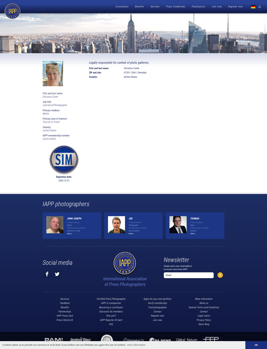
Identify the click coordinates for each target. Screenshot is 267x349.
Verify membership (157, 303)
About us (203, 303)
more (69, 234)
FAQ (111, 324)
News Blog (204, 324)
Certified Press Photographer (111, 298)
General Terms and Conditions (204, 307)
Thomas (194, 218)
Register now (235, 6)
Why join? (111, 315)
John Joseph (74, 218)
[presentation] (227, 227)
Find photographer (157, 307)
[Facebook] (47, 274)
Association (122, 6)
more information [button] (136, 345)
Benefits (139, 6)
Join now (217, 6)
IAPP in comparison (111, 303)
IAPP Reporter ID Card (111, 320)
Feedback (65, 303)
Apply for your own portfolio (157, 298)
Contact (157, 311)
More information (204, 298)
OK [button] (256, 345)
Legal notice (204, 315)
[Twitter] (57, 274)
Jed (131, 218)
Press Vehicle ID (65, 320)
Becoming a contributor (111, 307)
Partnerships (64, 311)
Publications (198, 6)
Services (155, 6)
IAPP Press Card (65, 315)
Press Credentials (175, 6)
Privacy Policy (204, 320)
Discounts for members (111, 311)
